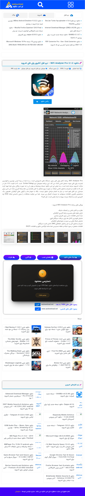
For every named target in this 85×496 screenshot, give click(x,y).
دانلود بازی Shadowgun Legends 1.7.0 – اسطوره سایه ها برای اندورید (16, 364)
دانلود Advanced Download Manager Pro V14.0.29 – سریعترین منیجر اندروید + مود (18, 395)
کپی (37, 304)
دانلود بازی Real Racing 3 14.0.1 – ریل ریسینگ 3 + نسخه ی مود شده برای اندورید (16, 329)
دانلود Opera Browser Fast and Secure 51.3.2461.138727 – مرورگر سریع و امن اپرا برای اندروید (18, 457)
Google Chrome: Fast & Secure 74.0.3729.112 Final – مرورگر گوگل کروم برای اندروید (59, 457)
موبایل (43, 68)
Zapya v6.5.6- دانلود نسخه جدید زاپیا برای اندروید (59, 405)
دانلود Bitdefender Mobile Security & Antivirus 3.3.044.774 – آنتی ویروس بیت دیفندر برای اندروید (60, 478)
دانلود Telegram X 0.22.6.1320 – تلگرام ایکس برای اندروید (18, 416)
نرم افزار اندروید (35, 68)
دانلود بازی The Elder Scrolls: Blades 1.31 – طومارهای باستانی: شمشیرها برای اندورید (17, 341)
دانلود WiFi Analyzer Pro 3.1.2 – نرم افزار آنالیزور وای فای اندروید (50, 63)
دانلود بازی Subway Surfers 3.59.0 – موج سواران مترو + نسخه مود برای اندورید (57, 329)
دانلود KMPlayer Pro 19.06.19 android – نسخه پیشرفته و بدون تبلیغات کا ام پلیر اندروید (18, 446)
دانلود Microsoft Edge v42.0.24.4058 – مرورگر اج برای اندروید (59, 437)
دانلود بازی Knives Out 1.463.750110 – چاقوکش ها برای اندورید (58, 365)
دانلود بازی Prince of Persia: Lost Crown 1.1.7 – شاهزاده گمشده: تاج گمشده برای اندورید (57, 341)
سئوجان (17, 491)
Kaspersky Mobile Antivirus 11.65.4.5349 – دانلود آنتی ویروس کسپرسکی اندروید (61, 417)
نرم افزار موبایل (25, 68)
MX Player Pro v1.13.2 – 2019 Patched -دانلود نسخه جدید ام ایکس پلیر (18, 437)
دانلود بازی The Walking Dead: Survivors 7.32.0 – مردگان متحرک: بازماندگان (16, 353)
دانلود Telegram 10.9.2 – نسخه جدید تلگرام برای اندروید (60, 426)
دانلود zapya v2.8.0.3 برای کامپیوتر (29, 34)
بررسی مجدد (42, 295)
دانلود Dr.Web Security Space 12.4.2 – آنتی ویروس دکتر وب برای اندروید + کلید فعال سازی (59, 446)
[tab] (68, 15)
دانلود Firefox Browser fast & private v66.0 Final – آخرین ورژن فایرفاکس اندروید (60, 467)
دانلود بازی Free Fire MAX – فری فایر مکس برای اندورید (58, 352)
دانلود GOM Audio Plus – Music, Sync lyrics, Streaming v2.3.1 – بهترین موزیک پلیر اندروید (18, 427)
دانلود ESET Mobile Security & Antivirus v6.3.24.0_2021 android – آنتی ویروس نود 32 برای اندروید (18, 406)
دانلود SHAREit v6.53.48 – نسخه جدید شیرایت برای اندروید (60, 394)
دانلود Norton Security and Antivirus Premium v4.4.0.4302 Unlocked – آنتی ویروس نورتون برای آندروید (18, 467)
